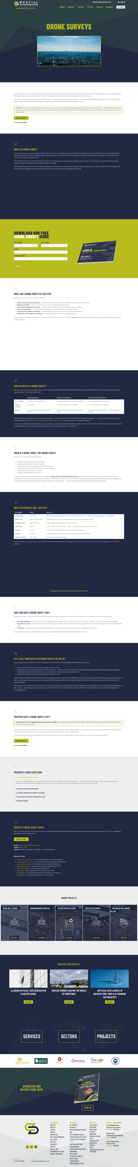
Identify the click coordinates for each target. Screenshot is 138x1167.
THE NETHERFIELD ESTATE (66, 908)
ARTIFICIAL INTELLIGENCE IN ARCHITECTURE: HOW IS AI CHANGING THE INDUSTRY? (109, 994)
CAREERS (52, 1130)
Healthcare (31, 905)
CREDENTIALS (54, 1135)
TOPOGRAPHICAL (74, 1161)
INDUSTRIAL (93, 1134)
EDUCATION (93, 1127)
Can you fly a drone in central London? (27, 777)
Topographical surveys (24, 864)
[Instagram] (31, 1147)
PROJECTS (100, 7)
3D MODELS (73, 1127)
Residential (113, 905)
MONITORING (73, 1151)
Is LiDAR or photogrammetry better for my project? (31, 793)
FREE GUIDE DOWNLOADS (57, 1137)
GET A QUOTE (121, 7)
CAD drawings (21, 873)
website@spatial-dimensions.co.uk (29, 845)
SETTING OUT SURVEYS (76, 1156)
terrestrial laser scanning (38, 420)
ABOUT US (71, 7)
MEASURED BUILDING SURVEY (78, 1149)
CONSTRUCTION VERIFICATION (78, 1137)
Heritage (3, 905)
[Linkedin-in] (27, 1147)
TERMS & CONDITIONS (56, 1154)
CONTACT (62, 7)
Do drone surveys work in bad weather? (28, 789)
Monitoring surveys (23, 866)
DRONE (72, 1142)
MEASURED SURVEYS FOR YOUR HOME (97, 1151)
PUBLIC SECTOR (94, 1141)
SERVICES (81, 7)
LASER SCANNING (74, 1147)
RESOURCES (109, 7)
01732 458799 (22, 122)
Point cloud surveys (23, 868)
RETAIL (91, 1147)
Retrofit (58, 905)
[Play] (36, 1147)
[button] (69, 777)
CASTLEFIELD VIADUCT (93, 908)
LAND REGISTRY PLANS (76, 1144)
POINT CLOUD (73, 1154)
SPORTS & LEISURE (95, 1136)
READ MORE (28, 1002)
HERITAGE (92, 1132)
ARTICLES (53, 1127)
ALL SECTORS (93, 1125)
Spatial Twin (21, 875)
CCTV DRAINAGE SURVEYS (77, 1135)
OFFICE (92, 1138)
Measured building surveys (25, 862)
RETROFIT (92, 1145)
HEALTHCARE (93, 1129)
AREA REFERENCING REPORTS (78, 1130)
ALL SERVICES (74, 1125)
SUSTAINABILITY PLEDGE (57, 1151)
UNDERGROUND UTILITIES (77, 1163)
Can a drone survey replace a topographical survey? (31, 797)
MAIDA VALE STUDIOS (10, 908)
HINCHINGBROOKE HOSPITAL (40, 908)
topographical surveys (56, 420)
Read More (14, 938)
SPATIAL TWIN (54, 1149)
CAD (71, 1132)
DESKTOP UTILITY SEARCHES (78, 1139)
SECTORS (90, 7)
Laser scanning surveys (24, 859)
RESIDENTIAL (93, 1143)
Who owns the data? (22, 801)
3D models (20, 870)
